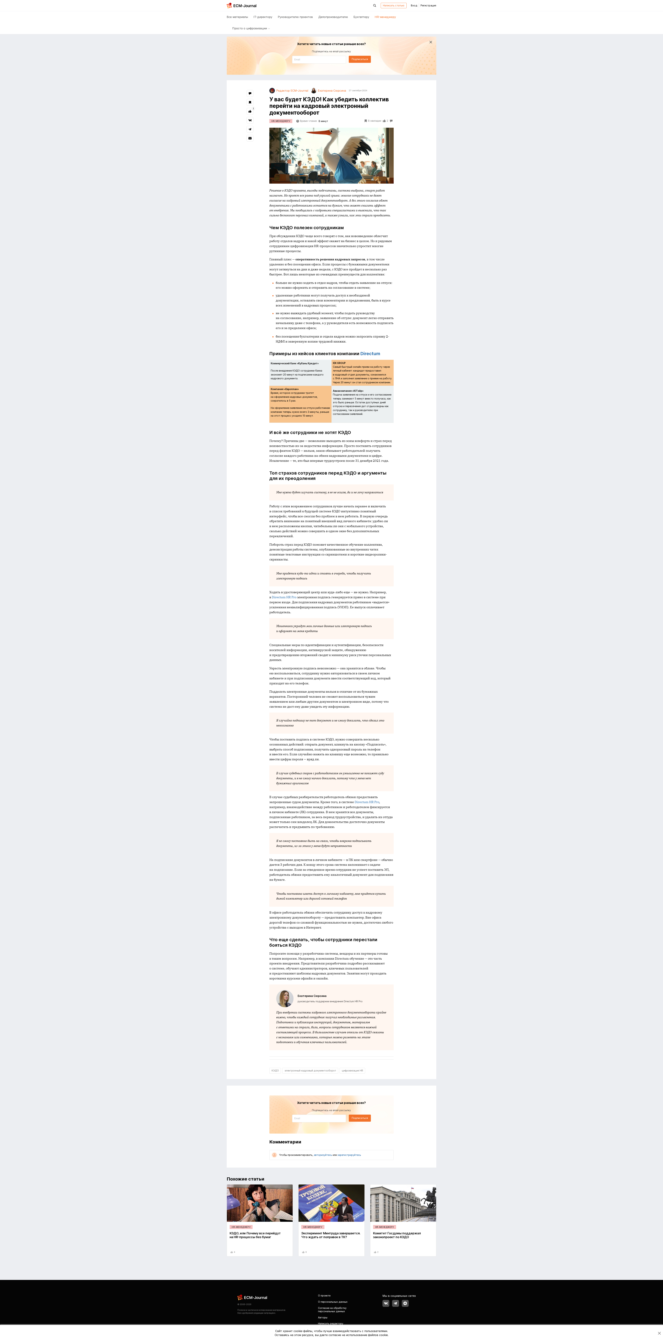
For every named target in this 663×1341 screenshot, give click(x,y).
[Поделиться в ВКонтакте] (250, 120)
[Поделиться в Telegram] (250, 129)
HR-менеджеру (385, 17)
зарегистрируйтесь (349, 1154)
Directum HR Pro (284, 597)
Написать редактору (330, 1323)
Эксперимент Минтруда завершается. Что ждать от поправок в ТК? (331, 1235)
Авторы (322, 1317)
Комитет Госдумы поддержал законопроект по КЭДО (397, 1235)
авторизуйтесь (323, 1154)
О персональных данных (333, 1301)
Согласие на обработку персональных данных (332, 1309)
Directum (370, 353)
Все (237, 17)
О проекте (324, 1295)
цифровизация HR (352, 1070)
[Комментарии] (250, 93)
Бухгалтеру (361, 17)
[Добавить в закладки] (250, 102)
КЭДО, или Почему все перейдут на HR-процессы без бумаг (255, 1235)
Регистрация (428, 5)
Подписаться (360, 59)
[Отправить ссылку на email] (250, 138)
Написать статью (393, 5)
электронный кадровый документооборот (310, 1070)
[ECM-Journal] (252, 1297)
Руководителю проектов (295, 17)
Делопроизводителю (333, 17)
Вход (414, 5)
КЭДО (275, 1070)
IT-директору (262, 17)
